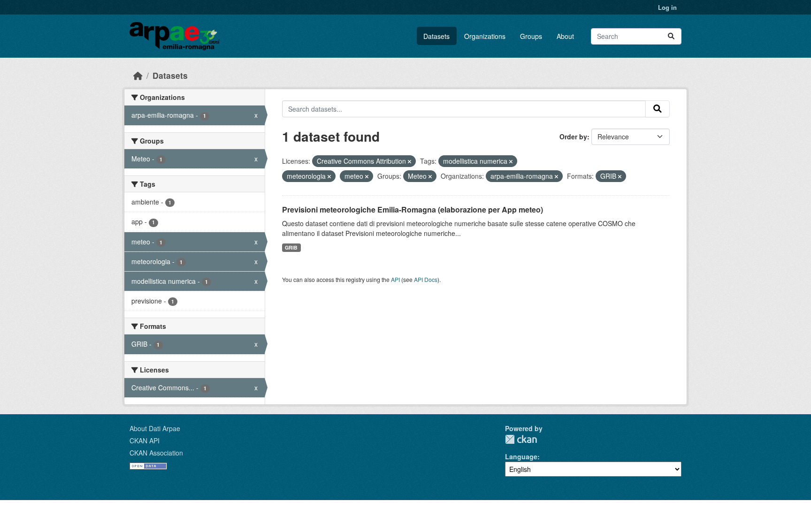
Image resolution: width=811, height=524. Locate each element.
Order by (573, 136)
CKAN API (145, 440)
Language (521, 456)
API (395, 279)
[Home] (138, 75)
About (565, 36)
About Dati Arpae (155, 428)
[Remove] (409, 161)
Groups (531, 36)
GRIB (291, 247)
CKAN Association (156, 452)
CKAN (521, 439)
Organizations (484, 36)
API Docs (425, 279)
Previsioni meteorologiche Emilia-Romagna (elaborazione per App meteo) (412, 209)
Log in (667, 7)
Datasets (436, 36)
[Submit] (671, 36)
